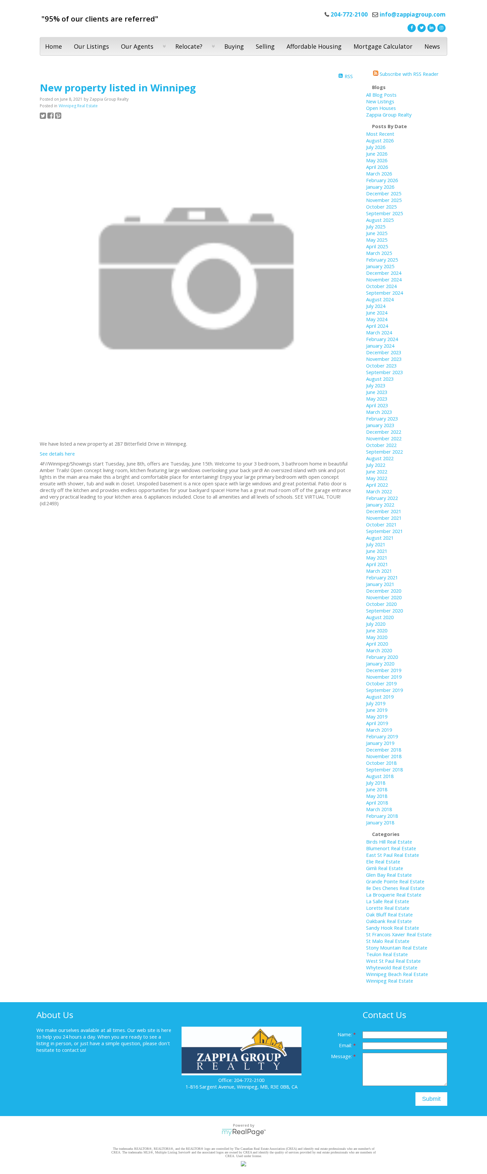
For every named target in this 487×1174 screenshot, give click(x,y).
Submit (431, 1099)
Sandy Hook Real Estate (392, 927)
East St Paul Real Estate (392, 855)
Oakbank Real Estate (389, 921)
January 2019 (380, 743)
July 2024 (375, 306)
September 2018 (384, 769)
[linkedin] (431, 27)
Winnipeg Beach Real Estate (397, 974)
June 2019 (376, 710)
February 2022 (382, 498)
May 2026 (376, 160)
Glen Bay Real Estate (389, 874)
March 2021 (379, 570)
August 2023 (380, 378)
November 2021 (384, 517)
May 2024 (376, 319)
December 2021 (383, 511)
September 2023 (384, 372)
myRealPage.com (243, 1132)
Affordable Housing (314, 46)
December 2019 (383, 670)
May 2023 (376, 398)
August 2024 (380, 299)
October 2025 (381, 206)
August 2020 (380, 617)
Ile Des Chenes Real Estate (395, 888)
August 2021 (380, 537)
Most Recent (380, 133)
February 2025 (382, 259)
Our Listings (91, 46)
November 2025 (384, 200)
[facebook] (411, 27)
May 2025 (376, 239)
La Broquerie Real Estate (393, 894)
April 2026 (377, 167)
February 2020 (382, 657)
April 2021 (377, 564)
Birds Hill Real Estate (389, 841)
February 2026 (382, 180)
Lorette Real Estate (387, 908)
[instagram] (441, 27)
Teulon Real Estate (387, 954)
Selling (265, 46)
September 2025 (384, 213)
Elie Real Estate (383, 861)
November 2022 (384, 438)
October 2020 (381, 604)
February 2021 (382, 577)
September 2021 (384, 531)
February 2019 (382, 736)
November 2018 (384, 756)
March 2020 (379, 650)
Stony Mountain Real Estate (396, 947)
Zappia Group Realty (388, 114)
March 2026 (379, 173)
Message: (342, 1056)
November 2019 (384, 676)
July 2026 (375, 147)
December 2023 (383, 352)
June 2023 (376, 392)
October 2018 (381, 762)
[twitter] (421, 27)
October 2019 (381, 683)
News (432, 46)
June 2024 (376, 312)
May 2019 (376, 716)
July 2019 (375, 703)
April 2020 (377, 643)
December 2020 (383, 590)
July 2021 (375, 544)
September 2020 (384, 610)
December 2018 (383, 749)
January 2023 (380, 425)
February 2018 (382, 815)
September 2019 (384, 690)
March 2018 (379, 809)
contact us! (74, 1050)
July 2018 (375, 782)
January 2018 (380, 822)
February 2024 (382, 339)
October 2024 (381, 286)
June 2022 (376, 471)
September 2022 (384, 451)
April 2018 (377, 802)
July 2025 (375, 226)
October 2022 (381, 445)
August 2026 (380, 140)
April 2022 (377, 484)
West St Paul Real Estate (393, 960)
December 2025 (383, 193)
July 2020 (375, 623)
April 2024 (377, 325)
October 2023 (381, 365)
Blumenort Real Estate (391, 848)
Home (53, 46)
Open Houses (381, 108)
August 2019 (380, 696)
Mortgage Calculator (382, 46)
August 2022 (380, 458)
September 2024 (384, 292)
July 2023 (375, 385)
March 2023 (379, 412)
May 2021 (376, 557)
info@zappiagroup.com (413, 14)
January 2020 (380, 663)
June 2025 (376, 233)
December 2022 (383, 431)
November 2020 (384, 597)
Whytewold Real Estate (391, 967)
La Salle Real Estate (387, 901)
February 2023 (382, 418)
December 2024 (383, 272)
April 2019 (377, 723)
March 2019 (379, 729)
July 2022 (375, 465)
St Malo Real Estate (387, 941)
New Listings (380, 101)
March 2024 (379, 332)
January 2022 (380, 504)
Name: (345, 1034)
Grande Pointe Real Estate (395, 881)
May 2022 (376, 478)
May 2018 (376, 796)
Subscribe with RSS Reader (408, 74)
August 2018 (380, 776)
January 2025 (380, 266)
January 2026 (380, 186)
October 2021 (381, 524)
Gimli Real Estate (384, 868)
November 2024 (384, 279)
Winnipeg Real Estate (78, 106)
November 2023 (384, 359)
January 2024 (380, 345)
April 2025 (377, 246)
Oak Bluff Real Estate (389, 914)
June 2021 (376, 551)
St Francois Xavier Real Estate (399, 934)
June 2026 (376, 153)
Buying (234, 46)
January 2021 (380, 584)
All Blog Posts (381, 94)
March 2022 (379, 491)
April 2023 (377, 405)
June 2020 (376, 630)
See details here (57, 453)
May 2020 (376, 637)
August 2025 (380, 220)
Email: (346, 1045)
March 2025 (379, 253)
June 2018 (376, 789)
